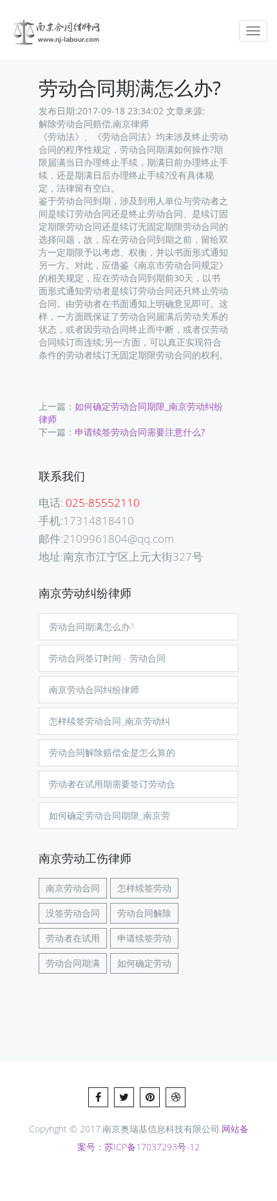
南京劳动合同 (73, 888)
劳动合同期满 (73, 963)
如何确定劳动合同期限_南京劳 (109, 815)
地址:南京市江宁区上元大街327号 (121, 556)
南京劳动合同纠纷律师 (94, 689)
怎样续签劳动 (144, 888)
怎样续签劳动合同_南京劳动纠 (109, 721)
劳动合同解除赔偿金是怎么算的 (112, 752)
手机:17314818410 (86, 520)
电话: (89, 502)
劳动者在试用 (73, 938)
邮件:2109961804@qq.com (106, 538)
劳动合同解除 (144, 913)
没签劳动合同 (73, 913)
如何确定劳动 (144, 963)
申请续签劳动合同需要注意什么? (140, 432)
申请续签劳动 (144, 938)
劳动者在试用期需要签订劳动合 (112, 784)
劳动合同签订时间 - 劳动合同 (107, 658)
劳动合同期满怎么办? (91, 626)
